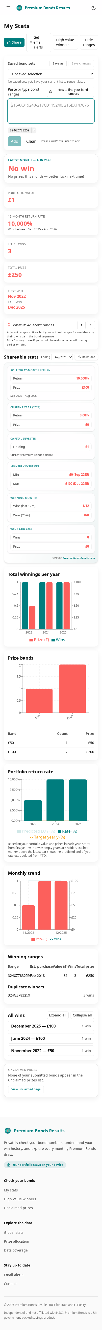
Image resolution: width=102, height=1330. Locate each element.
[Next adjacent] (91, 325)
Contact (10, 1283)
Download (88, 357)
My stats (11, 1190)
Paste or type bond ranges (23, 91)
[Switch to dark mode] (93, 7)
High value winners (65, 42)
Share (17, 42)
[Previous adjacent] (81, 325)
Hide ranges (89, 42)
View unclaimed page (26, 1089)
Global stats (14, 1232)
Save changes (81, 63)
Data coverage (16, 1250)
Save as (58, 63)
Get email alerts (38, 42)
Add (14, 141)
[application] (51, 611)
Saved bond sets (21, 63)
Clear (31, 141)
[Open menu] (8, 7)
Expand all (57, 1015)
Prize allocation (16, 1241)
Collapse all (82, 1015)
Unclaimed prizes (18, 1207)
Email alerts (14, 1274)
